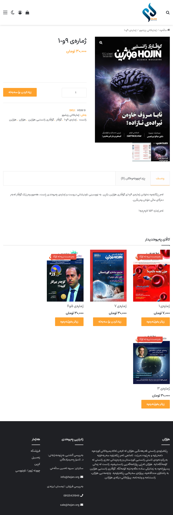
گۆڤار (59, 119)
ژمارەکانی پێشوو (148, 30)
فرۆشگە (35, 450)
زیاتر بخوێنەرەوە (156, 321)
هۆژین (12, 119)
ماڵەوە (163, 30)
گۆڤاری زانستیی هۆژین (41, 119)
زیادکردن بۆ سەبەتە (19, 92)
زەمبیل (36, 457)
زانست (82, 119)
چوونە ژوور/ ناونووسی (27, 470)
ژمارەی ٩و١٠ (70, 119)
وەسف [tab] (160, 178)
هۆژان (22, 119)
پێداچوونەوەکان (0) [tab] (133, 178)
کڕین (37, 463)
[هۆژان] (150, 12)
